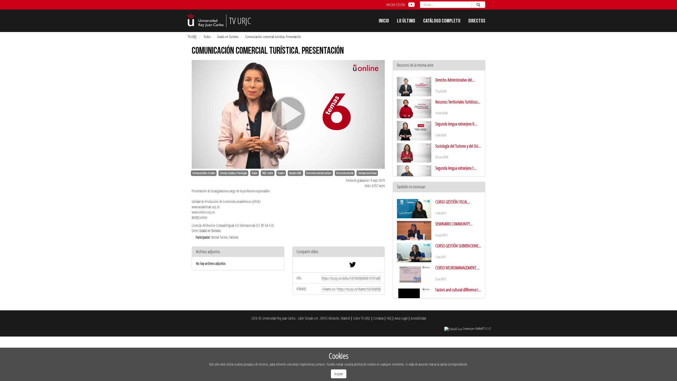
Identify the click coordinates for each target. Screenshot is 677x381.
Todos (207, 36)
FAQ (389, 318)
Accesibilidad (418, 318)
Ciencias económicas (367, 173)
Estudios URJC (295, 173)
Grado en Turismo (228, 36)
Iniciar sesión (395, 4)
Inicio (384, 21)
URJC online (267, 173)
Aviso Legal (401, 318)
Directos (476, 21)
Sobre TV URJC (361, 318)
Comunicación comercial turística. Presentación (273, 36)
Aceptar (338, 373)
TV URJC (192, 36)
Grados (281, 173)
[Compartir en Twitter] (352, 265)
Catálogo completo (441, 21)
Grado (254, 173)
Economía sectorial (344, 173)
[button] (338, 252)
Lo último (406, 21)
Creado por (477, 328)
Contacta (378, 318)
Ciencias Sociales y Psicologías (233, 173)
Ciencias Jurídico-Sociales (203, 173)
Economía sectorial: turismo (319, 173)
